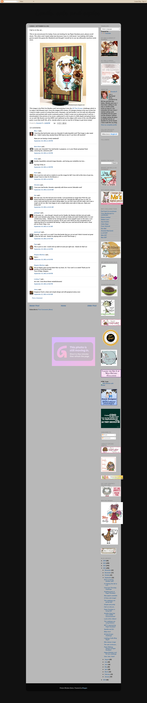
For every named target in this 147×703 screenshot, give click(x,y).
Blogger (84, 688)
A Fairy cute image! (110, 598)
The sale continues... (110, 644)
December (108, 570)
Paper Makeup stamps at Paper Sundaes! (110, 648)
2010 (104, 680)
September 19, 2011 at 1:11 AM (43, 226)
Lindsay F (37, 279)
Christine (37, 185)
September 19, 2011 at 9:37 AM (43, 238)
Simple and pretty (109, 604)
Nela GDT (104, 235)
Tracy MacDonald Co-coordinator (107, 214)
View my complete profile (109, 125)
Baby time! (107, 631)
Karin (35, 172)
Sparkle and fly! (109, 629)
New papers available (110, 595)
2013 (104, 563)
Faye (35, 244)
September (108, 577)
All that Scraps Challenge (108, 635)
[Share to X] (62, 123)
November (108, 572)
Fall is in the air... (109, 607)
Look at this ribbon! (110, 619)
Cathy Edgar (105, 224)
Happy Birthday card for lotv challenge (110, 653)
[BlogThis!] (60, 123)
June (106, 664)
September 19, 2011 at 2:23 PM (43, 249)
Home (63, 306)
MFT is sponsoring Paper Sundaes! (110, 626)
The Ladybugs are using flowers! (109, 622)
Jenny (36, 289)
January (107, 676)
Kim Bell (103, 228)
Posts (105, 435)
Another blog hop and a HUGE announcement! (109, 615)
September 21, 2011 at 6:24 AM (43, 294)
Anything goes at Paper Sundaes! (109, 592)
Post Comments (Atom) (45, 309)
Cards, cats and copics (67, 12)
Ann (35, 195)
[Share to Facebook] (64, 123)
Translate (108, 33)
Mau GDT (104, 237)
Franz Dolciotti (105, 226)
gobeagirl (37, 213)
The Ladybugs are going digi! (109, 601)
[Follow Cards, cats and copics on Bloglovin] (109, 135)
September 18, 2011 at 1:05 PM (43, 141)
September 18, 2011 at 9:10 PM (43, 179)
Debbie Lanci (105, 219)
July (106, 662)
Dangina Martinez (39, 254)
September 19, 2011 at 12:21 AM (44, 207)
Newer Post (34, 306)
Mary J (36, 131)
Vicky (36, 159)
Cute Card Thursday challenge (110, 588)
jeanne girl (37, 232)
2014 (104, 560)
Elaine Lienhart (105, 217)
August (107, 659)
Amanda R (113, 91)
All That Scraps (77, 108)
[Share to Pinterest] (65, 123)
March (107, 672)
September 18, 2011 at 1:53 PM (43, 153)
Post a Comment (37, 298)
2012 (104, 565)
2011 (104, 568)
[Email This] (58, 123)
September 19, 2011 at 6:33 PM (43, 259)
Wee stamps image (110, 642)
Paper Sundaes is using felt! (109, 610)
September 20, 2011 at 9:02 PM (43, 284)
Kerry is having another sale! (109, 580)
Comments (106, 438)
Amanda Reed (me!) (107, 231)
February (107, 674)
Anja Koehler (105, 222)
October (107, 575)
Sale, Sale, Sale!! (109, 656)
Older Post (91, 306)
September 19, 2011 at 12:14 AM (44, 189)
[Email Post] (54, 123)
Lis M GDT (104, 233)
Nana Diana (37, 146)
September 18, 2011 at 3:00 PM (43, 167)
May (106, 667)
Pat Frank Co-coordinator (109, 211)
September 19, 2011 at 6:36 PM (43, 273)
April (106, 669)
